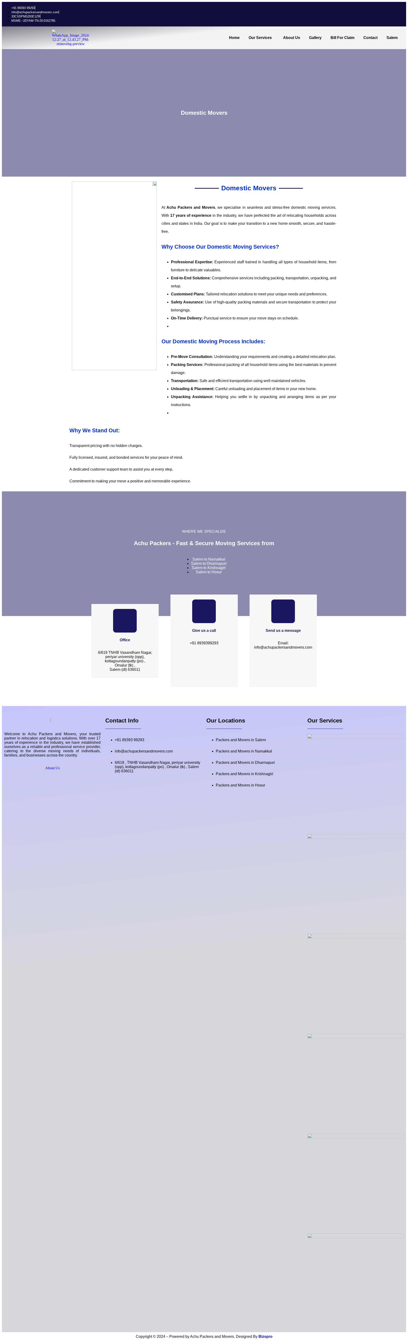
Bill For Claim (342, 38)
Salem (392, 38)
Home (234, 38)
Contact (370, 38)
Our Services (260, 38)
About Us (291, 38)
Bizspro (265, 1336)
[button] (261, 37)
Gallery (315, 38)
